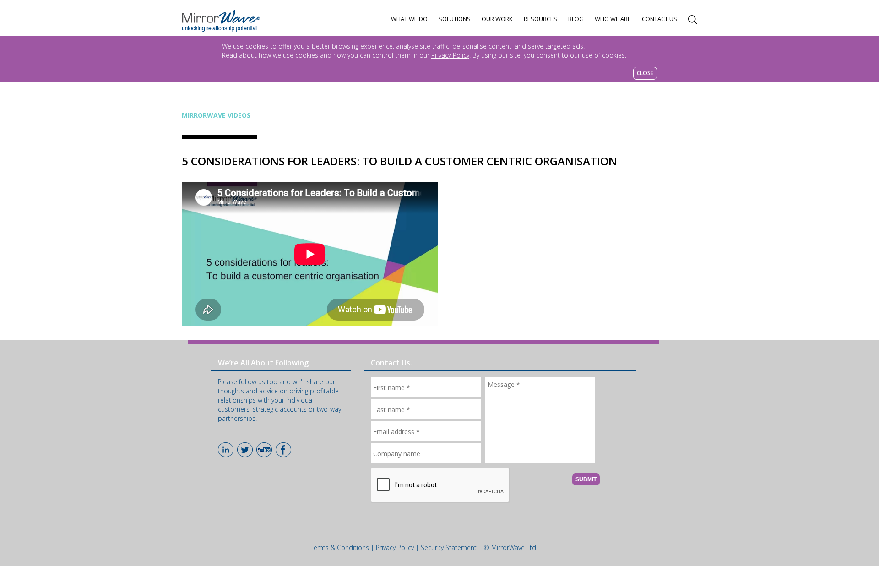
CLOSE (645, 73)
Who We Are (613, 19)
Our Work (497, 19)
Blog (576, 19)
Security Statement (449, 547)
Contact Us (659, 19)
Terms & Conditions (339, 547)
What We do (409, 19)
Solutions (455, 19)
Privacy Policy (450, 55)
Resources (540, 19)
